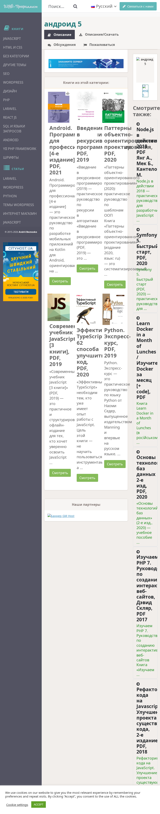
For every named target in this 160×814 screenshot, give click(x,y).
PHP (6, 100)
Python (10, 196)
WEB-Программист (21, 6)
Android (11, 140)
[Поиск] (75, 6)
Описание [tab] (62, 34)
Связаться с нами (140, 6)
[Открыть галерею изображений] (145, 69)
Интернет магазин (20, 213)
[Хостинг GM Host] (86, 63)
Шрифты (11, 157)
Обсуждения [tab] (64, 44)
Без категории (16, 56)
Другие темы (14, 65)
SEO (6, 73)
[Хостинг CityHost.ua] (20, 271)
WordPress (13, 82)
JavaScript (12, 38)
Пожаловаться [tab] (102, 44)
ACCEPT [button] (38, 804)
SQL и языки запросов (14, 128)
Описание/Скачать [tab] (101, 34)
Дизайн (10, 91)
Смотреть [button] (60, 281)
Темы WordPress (18, 205)
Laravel (9, 108)
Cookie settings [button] (17, 804)
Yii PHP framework (19, 148)
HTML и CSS (12, 47)
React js (10, 117)
